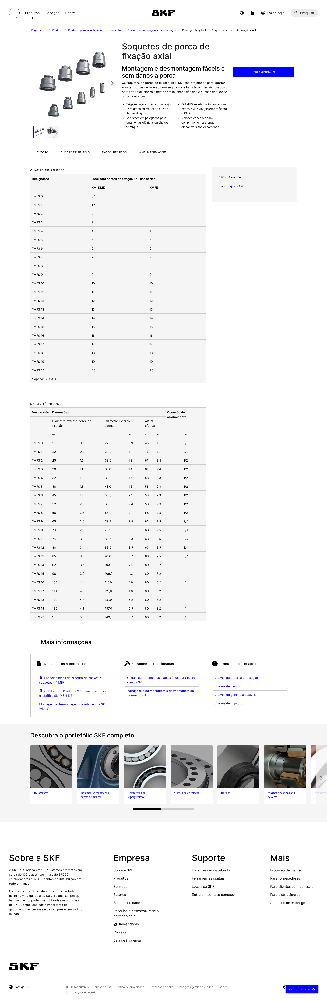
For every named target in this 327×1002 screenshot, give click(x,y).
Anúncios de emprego (287, 903)
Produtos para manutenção (85, 30)
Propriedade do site (161, 987)
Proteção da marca (285, 870)
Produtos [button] (32, 13)
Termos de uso (102, 987)
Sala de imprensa (127, 940)
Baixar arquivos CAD (232, 186)
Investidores (128, 924)
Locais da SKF (203, 886)
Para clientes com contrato (292, 886)
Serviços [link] (52, 13)
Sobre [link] (70, 13)
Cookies (222, 987)
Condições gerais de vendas (195, 987)
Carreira (120, 932)
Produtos (57, 30)
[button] (242, 12)
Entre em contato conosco (213, 895)
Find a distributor (263, 72)
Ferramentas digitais (208, 878)
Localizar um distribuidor (211, 870)
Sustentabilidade (127, 903)
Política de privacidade (130, 987)
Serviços (120, 886)
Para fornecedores (285, 878)
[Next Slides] (112, 83)
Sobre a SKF (123, 870)
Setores (120, 895)
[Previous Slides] (37, 83)
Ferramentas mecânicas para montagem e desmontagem (142, 30)
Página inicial (39, 30)
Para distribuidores (285, 895)
